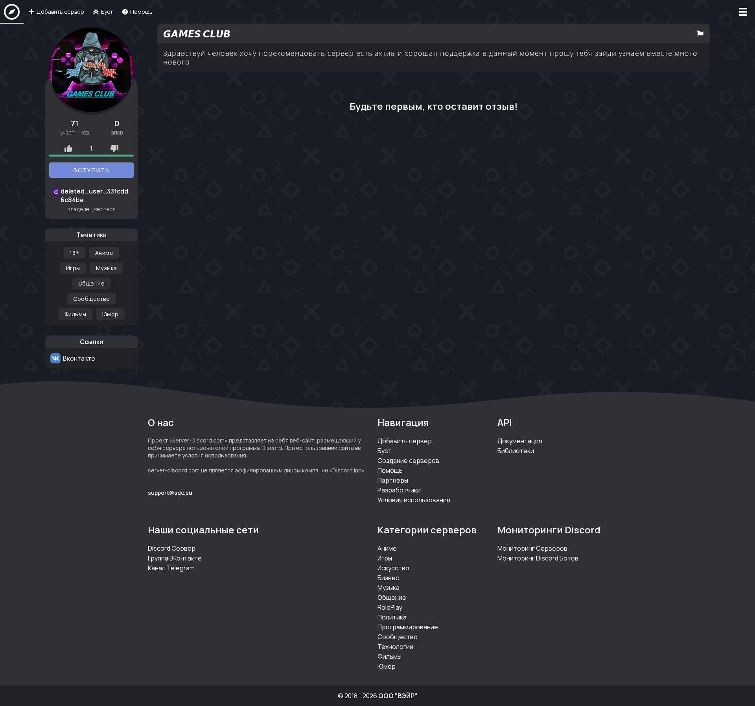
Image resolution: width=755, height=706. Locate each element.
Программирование (408, 627)
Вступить (92, 170)
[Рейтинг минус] (114, 148)
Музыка (106, 268)
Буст (385, 450)
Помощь (390, 470)
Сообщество (91, 298)
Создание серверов (408, 460)
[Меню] (743, 12)
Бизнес (388, 577)
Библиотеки (515, 450)
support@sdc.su (170, 492)
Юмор (110, 314)
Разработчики (399, 490)
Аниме (104, 252)
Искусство (393, 568)
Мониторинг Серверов (532, 548)
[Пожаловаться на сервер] (700, 33)
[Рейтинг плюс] (68, 148)
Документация (519, 441)
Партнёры (393, 480)
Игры (73, 268)
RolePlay (390, 607)
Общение (91, 283)
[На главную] (12, 12)
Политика (392, 617)
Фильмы (75, 314)
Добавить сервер (405, 441)
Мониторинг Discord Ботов (537, 558)
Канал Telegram (171, 568)
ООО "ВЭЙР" (397, 695)
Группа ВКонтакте (175, 558)
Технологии (395, 646)
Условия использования (414, 500)
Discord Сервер (171, 548)
